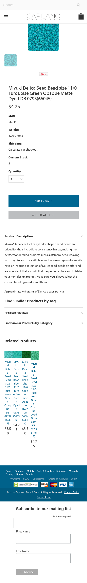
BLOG (26, 478)
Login (74, 478)
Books (19, 473)
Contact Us (38, 478)
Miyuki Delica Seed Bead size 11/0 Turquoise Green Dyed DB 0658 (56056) (16, 391)
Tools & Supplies (45, 470)
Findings (19, 470)
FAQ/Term (15, 478)
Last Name (23, 551)
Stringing (61, 470)
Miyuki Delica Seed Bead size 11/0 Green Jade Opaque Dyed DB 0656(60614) (25, 392)
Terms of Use (44, 497)
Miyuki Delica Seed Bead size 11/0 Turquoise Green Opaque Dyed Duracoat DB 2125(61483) (34, 400)
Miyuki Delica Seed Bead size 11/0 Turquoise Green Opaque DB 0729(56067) (7, 392)
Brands (29, 473)
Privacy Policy (71, 492)
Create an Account (58, 478)
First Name (23, 531)
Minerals (73, 470)
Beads (9, 470)
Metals (30, 470)
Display (10, 473)
